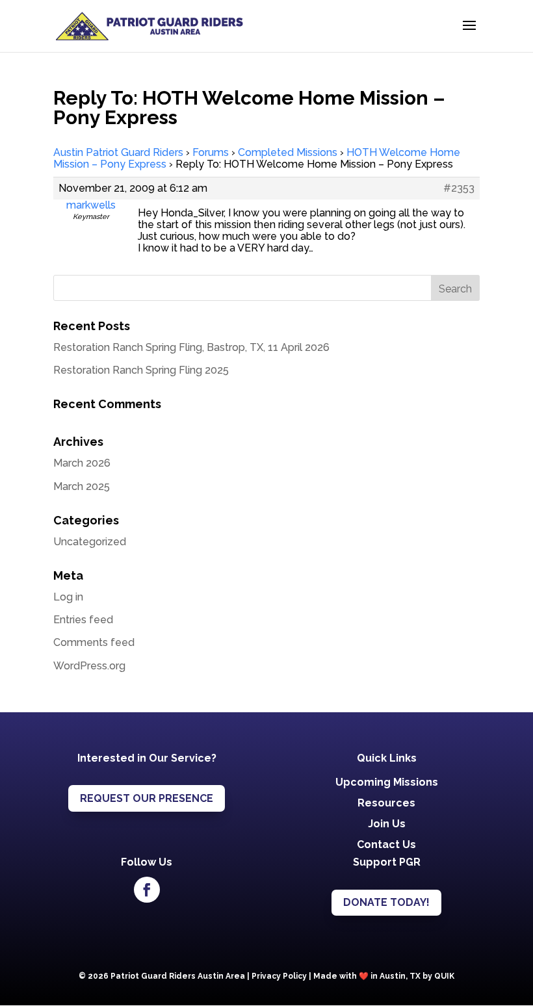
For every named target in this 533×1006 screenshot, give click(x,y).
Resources (386, 803)
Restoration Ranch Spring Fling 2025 (141, 370)
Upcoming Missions (386, 782)
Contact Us (386, 844)
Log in (68, 597)
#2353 (458, 188)
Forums (210, 152)
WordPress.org (89, 666)
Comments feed (94, 642)
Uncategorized (89, 541)
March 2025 (81, 486)
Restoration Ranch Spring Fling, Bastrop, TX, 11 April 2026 (191, 347)
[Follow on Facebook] (147, 890)
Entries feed (83, 619)
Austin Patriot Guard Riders (118, 152)
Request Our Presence (146, 798)
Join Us (387, 824)
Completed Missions (287, 152)
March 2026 (81, 463)
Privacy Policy (279, 976)
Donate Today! (386, 902)
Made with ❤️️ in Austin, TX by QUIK (383, 976)
